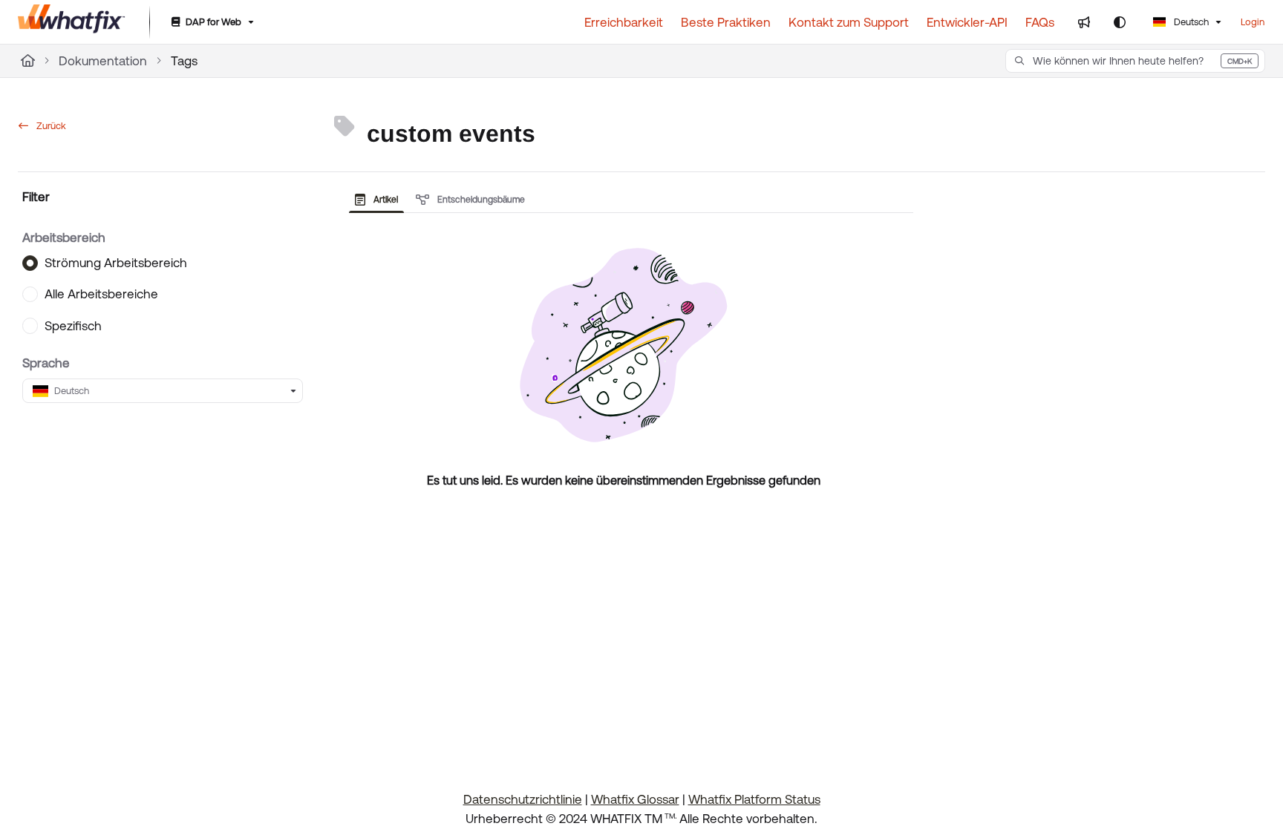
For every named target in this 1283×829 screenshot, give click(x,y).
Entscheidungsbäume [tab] (480, 199)
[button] (1135, 61)
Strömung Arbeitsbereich (116, 262)
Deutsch (1190, 21)
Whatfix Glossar (635, 799)
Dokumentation (103, 60)
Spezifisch (73, 325)
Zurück (50, 125)
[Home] (71, 22)
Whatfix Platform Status (754, 799)
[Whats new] (1084, 22)
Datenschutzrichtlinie (522, 799)
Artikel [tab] (384, 199)
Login (1252, 21)
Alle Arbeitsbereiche (101, 293)
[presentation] (379, 199)
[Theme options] (1120, 22)
